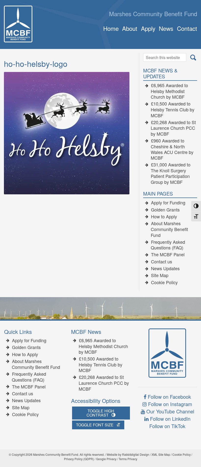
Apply (148, 28)
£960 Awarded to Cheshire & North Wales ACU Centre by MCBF (172, 149)
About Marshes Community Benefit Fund (169, 229)
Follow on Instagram (169, 404)
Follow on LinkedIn (169, 418)
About (129, 28)
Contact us (161, 262)
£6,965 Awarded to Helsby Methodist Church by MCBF (169, 91)
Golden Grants (165, 210)
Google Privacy (106, 459)
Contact (187, 28)
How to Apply (164, 217)
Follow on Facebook (168, 396)
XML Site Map (160, 454)
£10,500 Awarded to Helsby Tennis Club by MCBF (172, 109)
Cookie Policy (164, 282)
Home (111, 28)
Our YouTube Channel (169, 411)
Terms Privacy (128, 459)
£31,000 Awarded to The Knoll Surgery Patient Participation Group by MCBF (170, 173)
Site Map (159, 275)
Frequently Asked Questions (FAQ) (168, 245)
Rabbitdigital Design (135, 454)
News (166, 28)
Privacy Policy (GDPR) (79, 459)
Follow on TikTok (167, 426)
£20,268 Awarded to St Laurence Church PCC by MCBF (173, 128)
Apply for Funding (168, 203)
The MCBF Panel (168, 254)
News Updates (165, 268)
